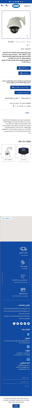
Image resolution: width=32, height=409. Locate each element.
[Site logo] (16, 6)
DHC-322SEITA (8, 160)
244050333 (19, 353)
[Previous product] (30, 45)
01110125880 (26, 355)
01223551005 (17, 355)
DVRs (19, 161)
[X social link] (20, 2)
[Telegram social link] (10, 2)
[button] (24, 68)
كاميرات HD (11, 42)
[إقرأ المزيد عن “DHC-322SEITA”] (9, 156)
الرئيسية (29, 42)
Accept (16, 406)
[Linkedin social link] (14, 2)
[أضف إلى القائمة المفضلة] (22, 156)
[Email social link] (18, 2)
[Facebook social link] (23, 2)
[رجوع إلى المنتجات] (28, 45)
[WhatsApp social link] (12, 2)
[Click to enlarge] (27, 36)
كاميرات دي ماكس (20, 42)
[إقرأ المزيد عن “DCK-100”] (25, 156)
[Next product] (26, 45)
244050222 (27, 353)
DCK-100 (24, 160)
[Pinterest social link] (16, 2)
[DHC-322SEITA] (8, 151)
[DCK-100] (23, 151)
